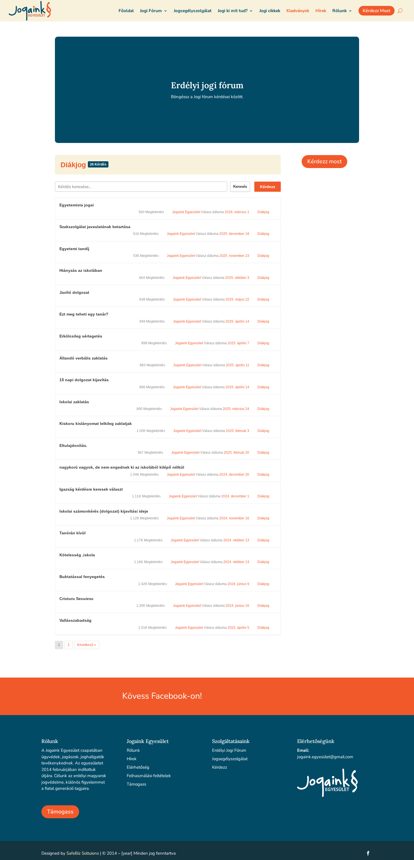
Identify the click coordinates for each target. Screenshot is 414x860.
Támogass (60, 811)
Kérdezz (267, 186)
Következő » (86, 645)
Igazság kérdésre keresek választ (91, 489)
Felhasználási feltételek (149, 776)
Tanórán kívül (72, 533)
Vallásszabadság (75, 620)
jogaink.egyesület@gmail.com (325, 757)
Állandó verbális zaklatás (83, 358)
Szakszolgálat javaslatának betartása (94, 226)
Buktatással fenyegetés (82, 576)
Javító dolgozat (74, 292)
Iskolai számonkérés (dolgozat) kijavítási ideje (103, 511)
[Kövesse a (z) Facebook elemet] (368, 853)
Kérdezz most (324, 161)
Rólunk (133, 750)
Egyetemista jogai (76, 205)
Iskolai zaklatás (74, 402)
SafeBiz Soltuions (82, 853)
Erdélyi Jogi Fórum (229, 750)
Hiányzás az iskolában (80, 270)
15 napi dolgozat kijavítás (84, 380)
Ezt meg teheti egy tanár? (83, 314)
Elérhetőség (138, 767)
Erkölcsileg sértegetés (80, 336)
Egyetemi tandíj (74, 248)
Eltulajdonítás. (73, 445)
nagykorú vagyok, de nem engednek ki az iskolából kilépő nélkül (121, 467)
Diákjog (74, 165)
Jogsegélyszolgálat (230, 759)
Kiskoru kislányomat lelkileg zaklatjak (95, 423)
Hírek (132, 759)
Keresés (240, 186)
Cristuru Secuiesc (76, 598)
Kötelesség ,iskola (77, 555)
